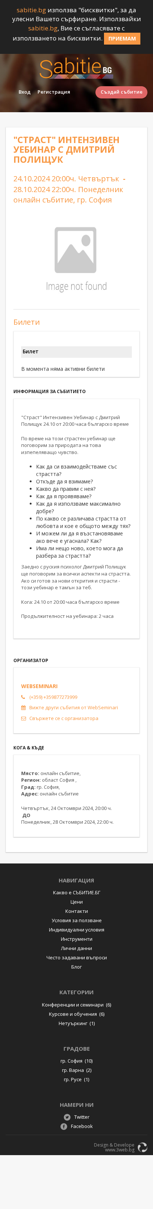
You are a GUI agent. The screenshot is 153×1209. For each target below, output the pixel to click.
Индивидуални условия (76, 929)
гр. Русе (76, 1079)
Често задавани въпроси (76, 957)
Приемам (122, 38)
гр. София (76, 1060)
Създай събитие (122, 91)
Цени (77, 901)
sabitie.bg (31, 10)
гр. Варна (76, 1070)
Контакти (76, 911)
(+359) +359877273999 (53, 697)
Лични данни (76, 948)
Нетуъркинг (77, 1023)
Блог (76, 966)
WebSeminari (39, 686)
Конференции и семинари (76, 1004)
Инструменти (76, 939)
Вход (24, 91)
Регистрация (54, 91)
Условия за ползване (77, 920)
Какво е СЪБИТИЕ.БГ (76, 892)
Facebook (82, 1126)
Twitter (81, 1117)
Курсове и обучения (76, 1014)
